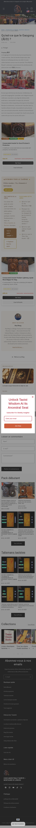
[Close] (32, 397)
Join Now (18, 426)
